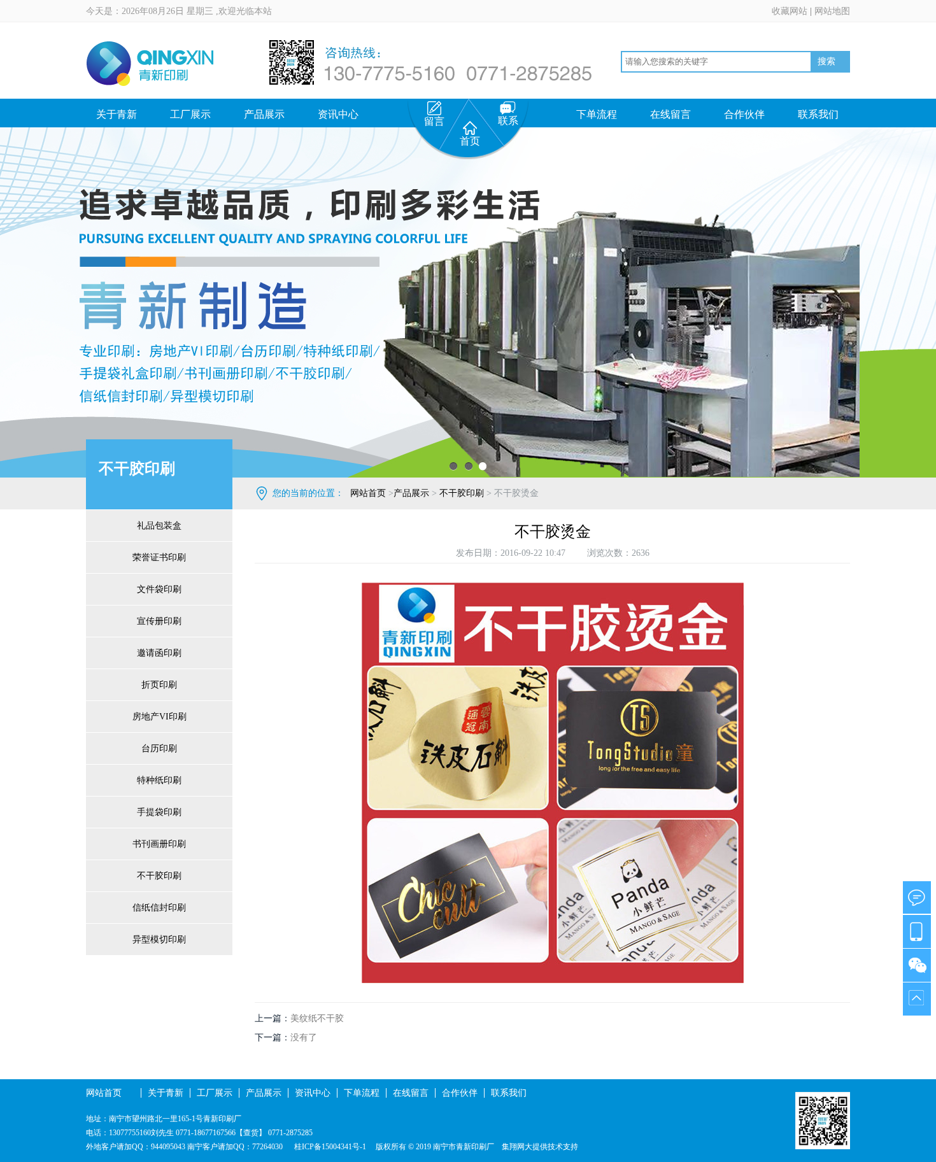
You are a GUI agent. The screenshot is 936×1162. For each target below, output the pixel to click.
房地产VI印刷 (159, 716)
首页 (470, 141)
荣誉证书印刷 (159, 557)
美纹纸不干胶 (317, 1018)
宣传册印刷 (159, 621)
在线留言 (670, 114)
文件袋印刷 (159, 589)
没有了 (303, 1037)
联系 (508, 120)
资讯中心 (338, 114)
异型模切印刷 (159, 939)
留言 (434, 121)
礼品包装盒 (159, 525)
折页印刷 (159, 685)
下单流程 (596, 114)
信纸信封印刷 (159, 907)
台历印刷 (159, 748)
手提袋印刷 (159, 812)
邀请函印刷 (159, 653)
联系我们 (818, 114)
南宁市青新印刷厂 (463, 1146)
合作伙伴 (744, 114)
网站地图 (832, 11)
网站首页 (368, 493)
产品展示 (264, 114)
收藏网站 (789, 11)
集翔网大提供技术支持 (540, 1146)
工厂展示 (190, 114)
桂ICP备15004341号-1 (329, 1146)
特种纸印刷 (159, 780)
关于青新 (116, 114)
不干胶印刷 (159, 876)
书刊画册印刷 (159, 844)
